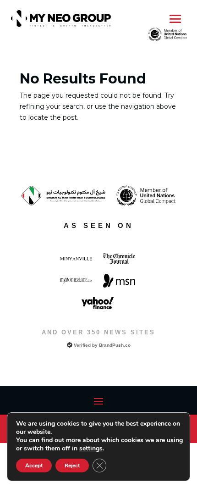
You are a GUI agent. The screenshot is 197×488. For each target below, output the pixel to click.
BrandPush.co (115, 345)
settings (91, 448)
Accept (34, 465)
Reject (72, 465)
